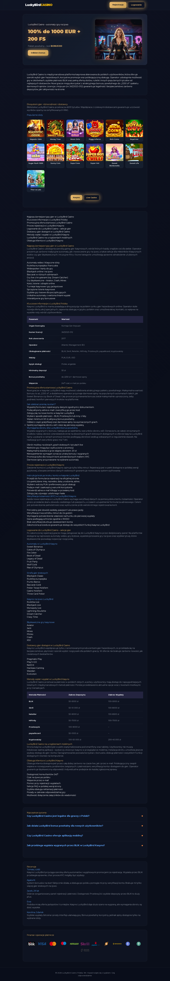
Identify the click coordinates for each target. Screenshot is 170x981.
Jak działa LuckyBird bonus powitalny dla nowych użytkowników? (65, 825)
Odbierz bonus (38, 53)
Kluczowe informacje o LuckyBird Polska (47, 220)
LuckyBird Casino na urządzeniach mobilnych (49, 237)
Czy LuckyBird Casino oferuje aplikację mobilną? (55, 835)
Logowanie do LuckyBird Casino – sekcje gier (49, 229)
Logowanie (136, 5)
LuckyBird (38, 5)
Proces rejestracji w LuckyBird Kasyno (45, 226)
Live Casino (91, 198)
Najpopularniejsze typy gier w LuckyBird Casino (50, 217)
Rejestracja (118, 5)
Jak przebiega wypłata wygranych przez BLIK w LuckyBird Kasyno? (66, 845)
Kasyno (76, 197)
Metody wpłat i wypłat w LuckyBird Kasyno (48, 235)
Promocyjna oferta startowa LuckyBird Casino (49, 223)
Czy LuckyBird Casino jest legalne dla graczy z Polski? (58, 816)
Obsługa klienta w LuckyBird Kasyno (45, 240)
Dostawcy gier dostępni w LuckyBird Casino (48, 232)
